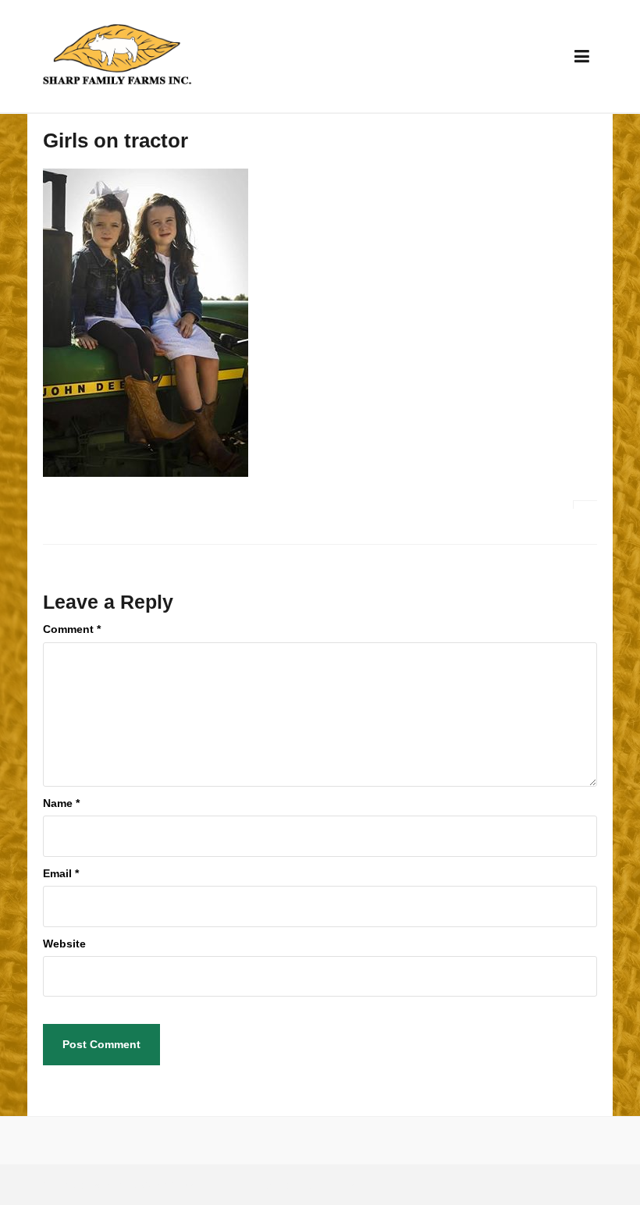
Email (61, 873)
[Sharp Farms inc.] (116, 55)
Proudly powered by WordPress (117, 1184)
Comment (72, 629)
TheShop (268, 1184)
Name (61, 803)
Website (64, 943)
